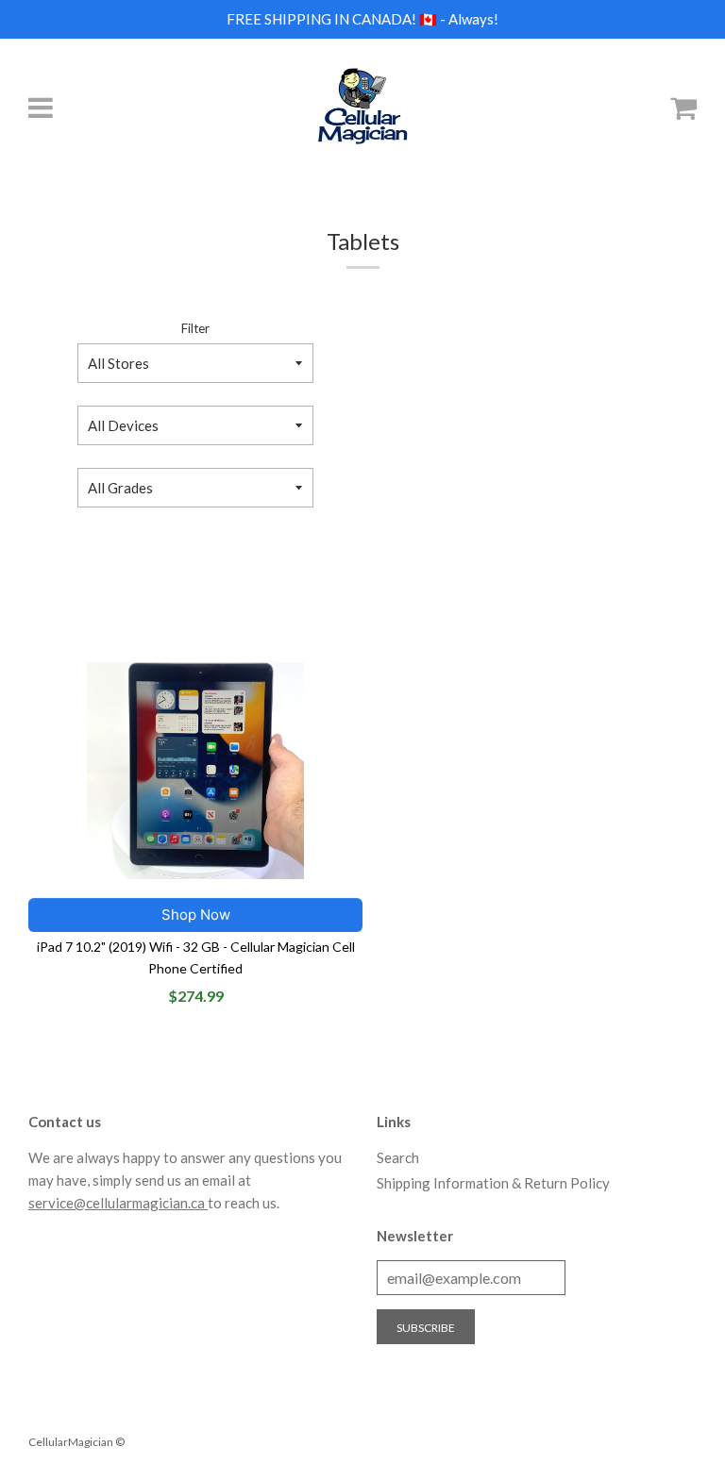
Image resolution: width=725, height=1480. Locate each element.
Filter (195, 328)
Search (398, 1157)
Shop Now (195, 914)
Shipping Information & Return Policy (493, 1182)
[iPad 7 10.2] (195, 771)
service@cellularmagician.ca (118, 1202)
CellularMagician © (76, 1442)
